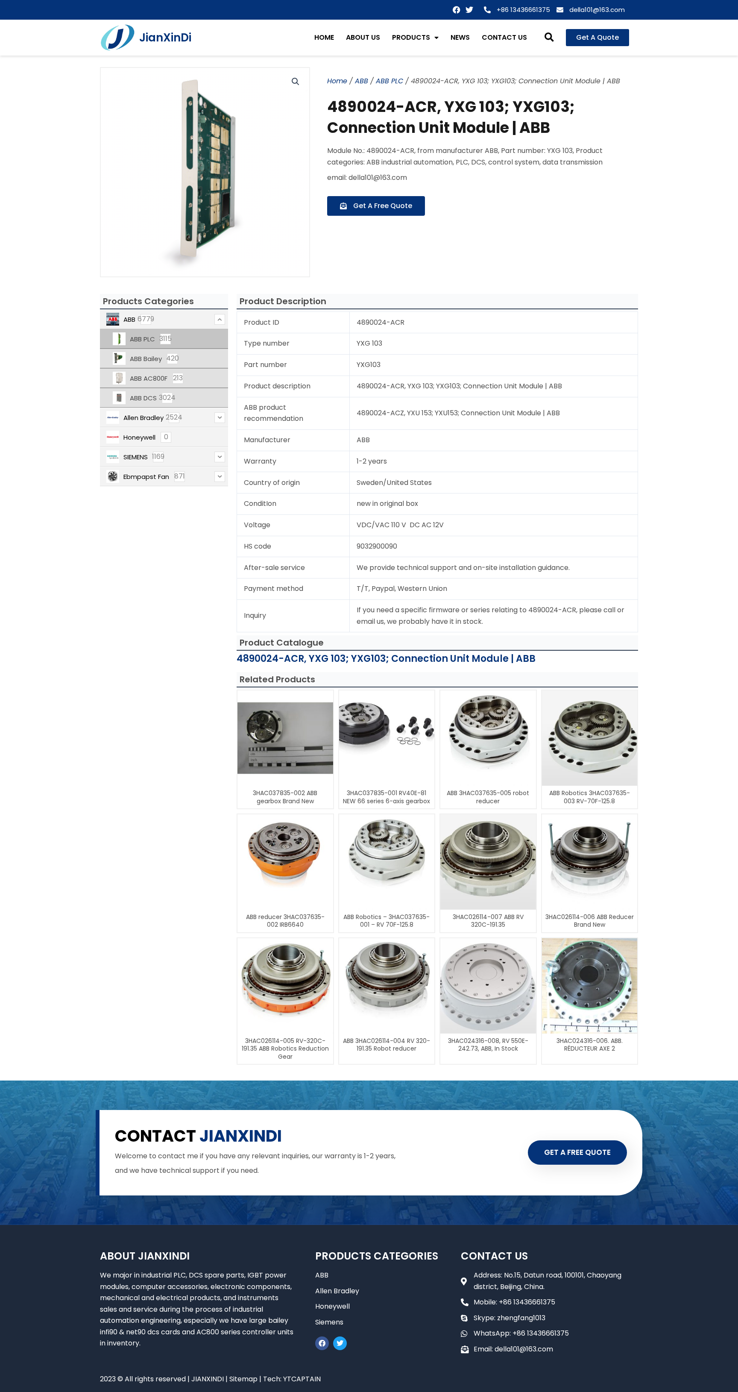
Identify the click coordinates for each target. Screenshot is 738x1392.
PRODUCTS (411, 37)
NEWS (460, 37)
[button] (549, 38)
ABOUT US (363, 37)
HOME (324, 37)
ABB (361, 81)
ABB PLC (389, 81)
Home (337, 81)
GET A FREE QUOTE (577, 1152)
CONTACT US (504, 37)
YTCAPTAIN (302, 1379)
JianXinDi (165, 37)
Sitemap (243, 1379)
